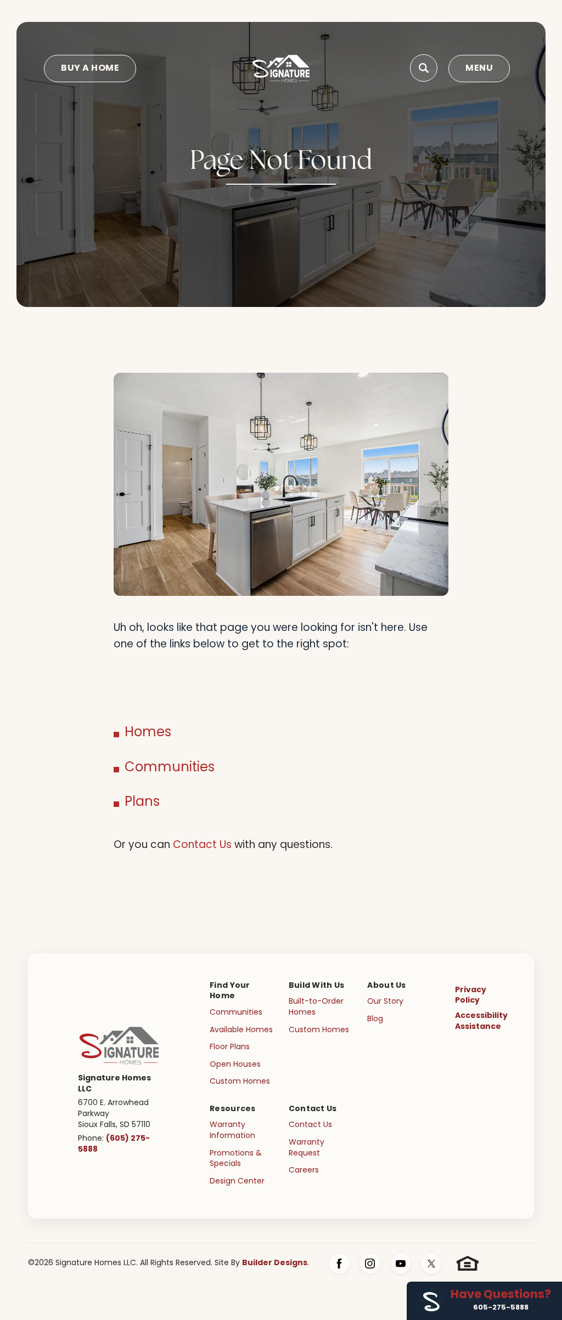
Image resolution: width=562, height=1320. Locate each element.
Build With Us (317, 985)
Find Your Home (230, 991)
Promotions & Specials (236, 1159)
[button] (423, 68)
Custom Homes (240, 1082)
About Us (386, 985)
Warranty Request (306, 1148)
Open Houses (235, 1065)
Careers (304, 1170)
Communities (170, 768)
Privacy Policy (470, 995)
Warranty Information (232, 1130)
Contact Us (202, 845)
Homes (148, 733)
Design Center (237, 1181)
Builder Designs (274, 1263)
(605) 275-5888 (114, 1144)
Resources (233, 1109)
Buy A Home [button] (90, 68)
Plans (142, 802)
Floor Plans (230, 1047)
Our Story (385, 1001)
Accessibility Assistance (481, 1021)
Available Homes (241, 1030)
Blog (375, 1019)
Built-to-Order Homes (316, 1007)
